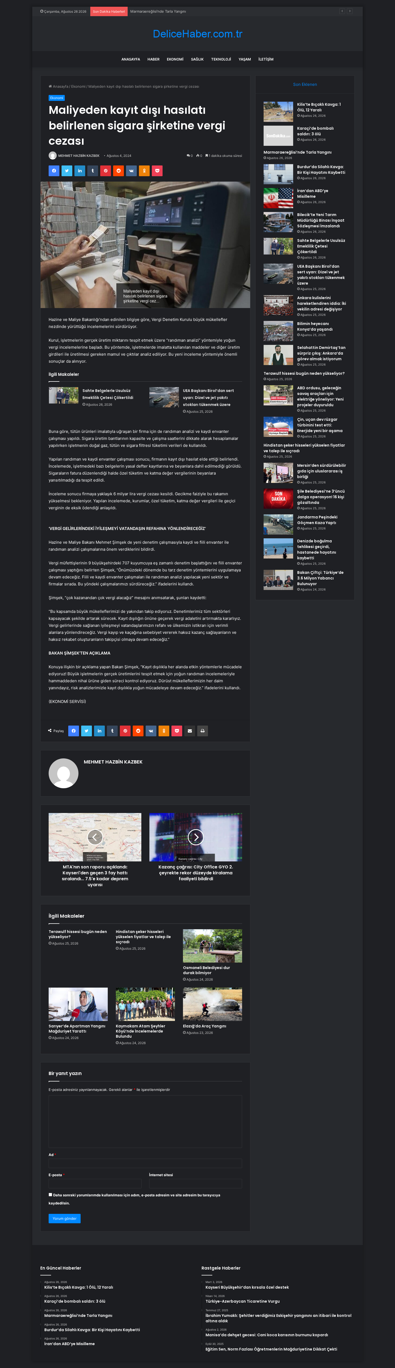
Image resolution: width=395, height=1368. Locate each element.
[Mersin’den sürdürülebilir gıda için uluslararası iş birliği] (278, 473)
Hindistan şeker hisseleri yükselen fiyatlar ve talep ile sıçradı (143, 937)
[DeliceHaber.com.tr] (197, 33)
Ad (52, 1155)
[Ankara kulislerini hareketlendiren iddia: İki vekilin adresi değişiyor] (278, 305)
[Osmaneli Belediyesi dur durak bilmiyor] (212, 946)
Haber (153, 59)
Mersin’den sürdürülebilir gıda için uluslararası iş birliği (321, 471)
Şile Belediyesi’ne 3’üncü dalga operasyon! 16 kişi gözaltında (321, 497)
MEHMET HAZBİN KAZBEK (78, 156)
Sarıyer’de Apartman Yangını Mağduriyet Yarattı (77, 1028)
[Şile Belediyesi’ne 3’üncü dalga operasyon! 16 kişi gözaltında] (278, 499)
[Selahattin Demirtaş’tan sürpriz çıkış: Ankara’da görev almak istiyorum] (278, 355)
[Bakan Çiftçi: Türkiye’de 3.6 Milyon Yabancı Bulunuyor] (278, 580)
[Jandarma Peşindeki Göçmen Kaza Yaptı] (278, 524)
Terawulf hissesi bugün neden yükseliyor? (78, 934)
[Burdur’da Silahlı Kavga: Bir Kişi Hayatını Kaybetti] (278, 174)
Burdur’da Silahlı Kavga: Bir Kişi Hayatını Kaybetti (321, 169)
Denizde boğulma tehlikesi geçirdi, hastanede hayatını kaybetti (316, 549)
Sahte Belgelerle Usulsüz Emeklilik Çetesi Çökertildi (321, 246)
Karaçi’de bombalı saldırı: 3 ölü (315, 131)
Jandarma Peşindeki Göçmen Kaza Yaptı (317, 519)
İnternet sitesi (161, 1175)
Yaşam (245, 59)
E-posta (57, 1175)
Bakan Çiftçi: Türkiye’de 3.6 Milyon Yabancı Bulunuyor (320, 578)
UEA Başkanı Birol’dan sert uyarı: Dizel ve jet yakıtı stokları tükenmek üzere (208, 397)
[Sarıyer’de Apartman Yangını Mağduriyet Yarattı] (78, 1004)
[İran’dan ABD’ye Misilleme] (278, 198)
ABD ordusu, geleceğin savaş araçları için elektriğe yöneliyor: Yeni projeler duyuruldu (320, 396)
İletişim (266, 59)
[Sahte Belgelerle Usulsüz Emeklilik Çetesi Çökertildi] (63, 395)
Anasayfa (130, 59)
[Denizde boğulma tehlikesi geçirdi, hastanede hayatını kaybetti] (278, 548)
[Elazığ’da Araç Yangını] (212, 1004)
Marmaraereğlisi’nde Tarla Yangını (158, 11)
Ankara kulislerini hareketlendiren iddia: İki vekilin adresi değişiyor (321, 303)
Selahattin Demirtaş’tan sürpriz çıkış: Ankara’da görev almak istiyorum (321, 353)
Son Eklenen (305, 84)
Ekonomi (175, 59)
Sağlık (197, 59)
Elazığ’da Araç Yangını (204, 1026)
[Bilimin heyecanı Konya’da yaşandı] (278, 331)
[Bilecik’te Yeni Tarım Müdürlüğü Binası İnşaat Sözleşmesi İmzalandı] (278, 222)
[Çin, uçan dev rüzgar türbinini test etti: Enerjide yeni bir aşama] (278, 427)
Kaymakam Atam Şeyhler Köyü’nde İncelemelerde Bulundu (140, 1031)
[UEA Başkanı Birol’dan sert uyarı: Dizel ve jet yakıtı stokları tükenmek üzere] (164, 397)
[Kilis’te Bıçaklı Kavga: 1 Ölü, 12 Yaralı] (278, 112)
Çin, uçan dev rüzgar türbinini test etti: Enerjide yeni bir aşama (320, 425)
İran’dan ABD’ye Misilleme (312, 193)
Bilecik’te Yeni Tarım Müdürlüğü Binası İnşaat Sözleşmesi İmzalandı (320, 220)
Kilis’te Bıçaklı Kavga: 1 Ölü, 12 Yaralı (319, 107)
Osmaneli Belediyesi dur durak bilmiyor (206, 970)
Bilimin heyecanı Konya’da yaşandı (315, 326)
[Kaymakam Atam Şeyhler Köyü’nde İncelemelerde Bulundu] (145, 1004)
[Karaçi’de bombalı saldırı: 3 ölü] (278, 136)
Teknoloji (221, 59)
